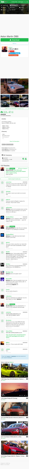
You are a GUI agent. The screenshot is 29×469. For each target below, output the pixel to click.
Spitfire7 (8, 242)
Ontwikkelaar (12, 168)
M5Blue (7, 342)
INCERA (8, 252)
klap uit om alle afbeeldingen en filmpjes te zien (14, 108)
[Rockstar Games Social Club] (16, 49)
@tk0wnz (8, 209)
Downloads (6, 112)
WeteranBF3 (9, 278)
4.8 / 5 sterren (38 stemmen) (6, 115)
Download (15, 40)
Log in (8, 356)
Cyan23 (7, 289)
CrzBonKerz (9, 296)
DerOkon (8, 264)
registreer (13, 356)
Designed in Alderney (5, 463)
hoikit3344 (8, 312)
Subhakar (8, 191)
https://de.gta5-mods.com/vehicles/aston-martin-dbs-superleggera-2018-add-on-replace (16, 336)
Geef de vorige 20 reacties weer (14, 178)
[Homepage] (9, 49)
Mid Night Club (9, 272)
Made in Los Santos (5, 464)
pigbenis (8, 199)
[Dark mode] (25, 1)
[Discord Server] (17, 49)
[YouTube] (12, 49)
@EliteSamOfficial (10, 228)
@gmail (14, 284)
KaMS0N (8, 349)
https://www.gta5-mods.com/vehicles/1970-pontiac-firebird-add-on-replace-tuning (16, 171)
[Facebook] (11, 49)
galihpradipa (9, 207)
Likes (12, 112)
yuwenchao (8, 182)
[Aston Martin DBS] (14, 86)
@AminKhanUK (9, 170)
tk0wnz (10, 47)
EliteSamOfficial (9, 217)
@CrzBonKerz (9, 305)
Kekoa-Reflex (9, 331)
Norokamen (8, 320)
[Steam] (14, 49)
